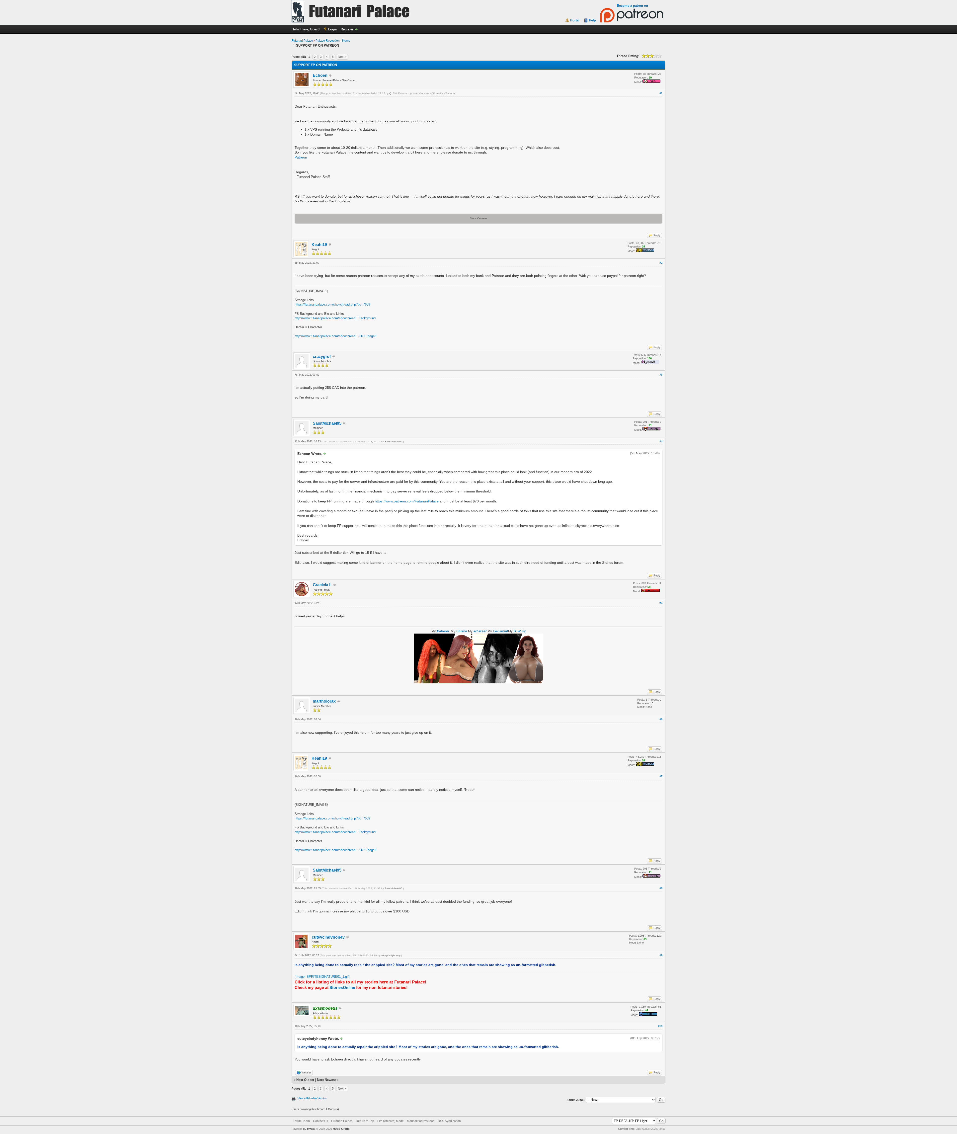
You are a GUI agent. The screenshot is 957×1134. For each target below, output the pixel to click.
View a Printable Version (312, 1098)
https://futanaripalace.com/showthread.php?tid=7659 (332, 304)
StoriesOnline (342, 987)
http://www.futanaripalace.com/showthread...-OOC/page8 (335, 336)
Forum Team (301, 1121)
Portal (574, 20)
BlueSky (520, 631)
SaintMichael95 (327, 423)
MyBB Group (341, 1128)
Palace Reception (328, 40)
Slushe (461, 631)
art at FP (480, 631)
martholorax (324, 701)
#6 (660, 719)
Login (332, 29)
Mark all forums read (421, 1121)
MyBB (311, 1128)
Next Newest (326, 1080)
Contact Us (320, 1121)
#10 (660, 1026)
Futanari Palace (302, 40)
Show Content (478, 218)
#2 (660, 262)
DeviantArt (500, 631)
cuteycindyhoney (328, 937)
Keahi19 (319, 245)
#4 (660, 441)
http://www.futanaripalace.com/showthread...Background (335, 318)
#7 (660, 776)
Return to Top (365, 1121)
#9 (660, 955)
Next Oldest (305, 1080)
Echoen (320, 75)
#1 (660, 93)
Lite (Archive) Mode (390, 1121)
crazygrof (322, 356)
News (346, 40)
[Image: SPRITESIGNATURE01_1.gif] (322, 976)
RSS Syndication (449, 1121)
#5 (660, 602)
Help (592, 20)
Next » (342, 57)
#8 (660, 888)
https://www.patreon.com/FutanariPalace (407, 501)
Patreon (301, 157)
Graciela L (322, 585)
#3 (660, 374)
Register (347, 29)
